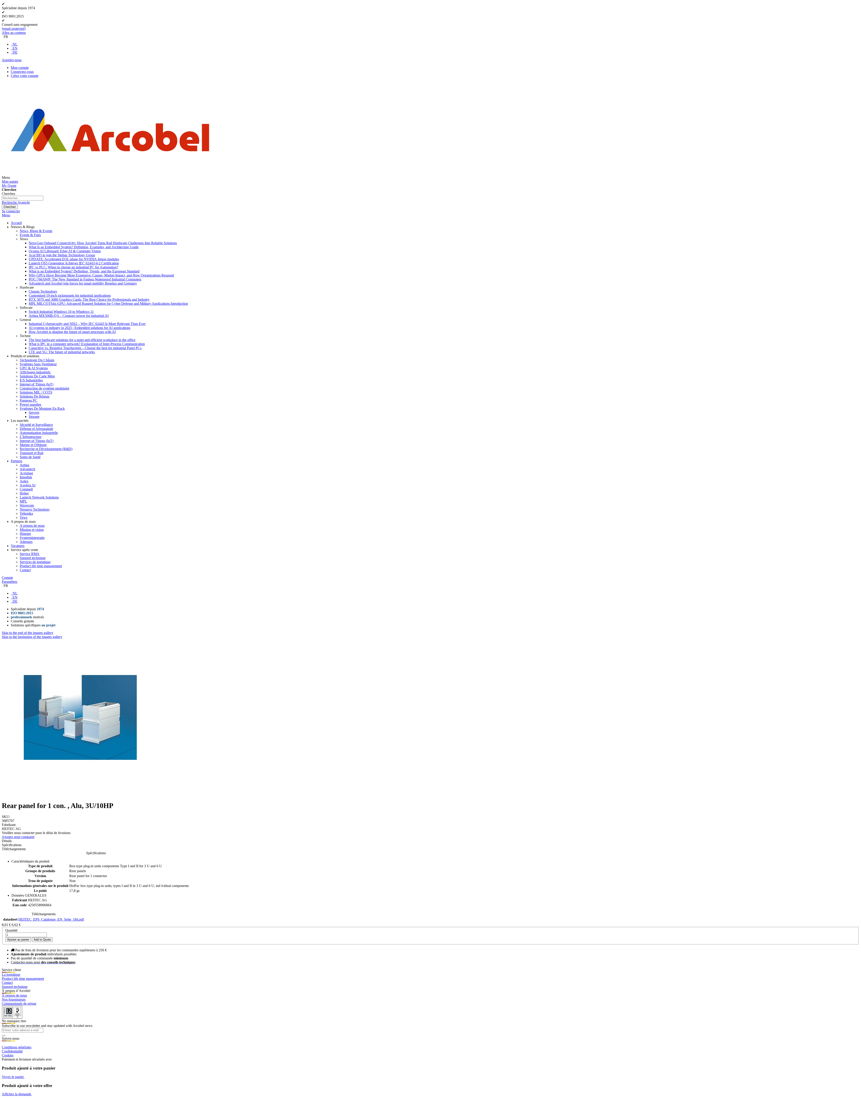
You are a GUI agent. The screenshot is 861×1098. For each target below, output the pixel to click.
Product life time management (23, 978)
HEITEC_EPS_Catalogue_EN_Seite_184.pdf (51, 919)
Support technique (15, 987)
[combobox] (22, 198)
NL (15, 44)
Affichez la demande (17, 1094)
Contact (7, 983)
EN (15, 48)
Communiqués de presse (19, 1003)
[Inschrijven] (3, 1035)
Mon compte (20, 68)
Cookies (7, 1055)
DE (15, 52)
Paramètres (9, 582)
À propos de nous (14, 995)
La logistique (11, 974)
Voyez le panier (13, 1077)
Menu (6, 215)
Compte (7, 578)
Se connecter (11, 211)
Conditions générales (16, 1047)
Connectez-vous (22, 72)
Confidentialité (12, 1051)
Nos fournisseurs (14, 999)
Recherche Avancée (16, 202)
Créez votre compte (24, 76)
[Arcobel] (110, 177)
